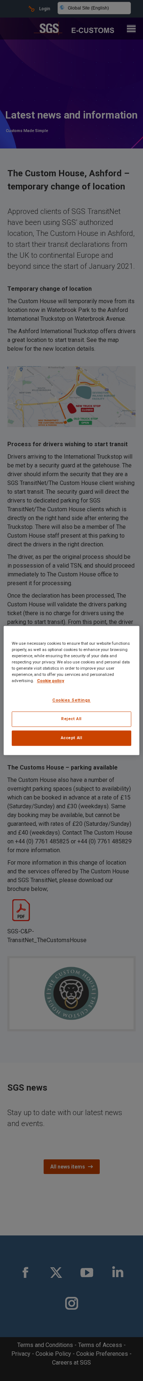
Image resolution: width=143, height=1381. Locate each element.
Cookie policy (50, 681)
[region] (72, 690)
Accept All (71, 738)
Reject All (71, 719)
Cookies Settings (71, 700)
